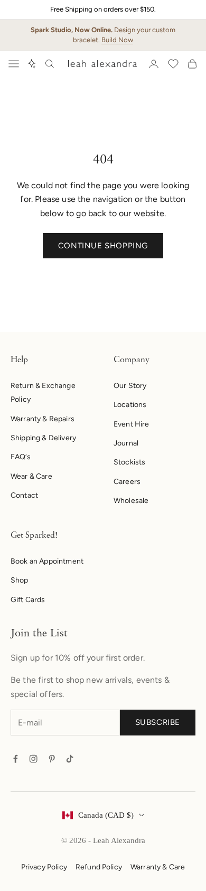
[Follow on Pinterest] (52, 758)
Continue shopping (103, 245)
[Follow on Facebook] (15, 758)
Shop (20, 580)
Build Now (117, 40)
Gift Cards (28, 599)
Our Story (130, 385)
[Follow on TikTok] (69, 758)
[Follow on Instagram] (33, 758)
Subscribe (157, 722)
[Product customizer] (31, 64)
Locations (130, 404)
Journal (126, 443)
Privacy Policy (44, 867)
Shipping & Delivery (43, 437)
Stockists (129, 462)
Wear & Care (31, 476)
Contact (24, 495)
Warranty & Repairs (42, 418)
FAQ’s (21, 456)
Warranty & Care (157, 867)
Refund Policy (99, 867)
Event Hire (131, 424)
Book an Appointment (47, 561)
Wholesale (131, 500)
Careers (127, 481)
